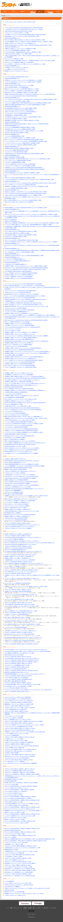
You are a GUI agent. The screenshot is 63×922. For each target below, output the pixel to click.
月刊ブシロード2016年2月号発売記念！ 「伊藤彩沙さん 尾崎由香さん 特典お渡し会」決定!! (22, 828)
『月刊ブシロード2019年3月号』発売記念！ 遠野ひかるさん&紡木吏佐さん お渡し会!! (21, 643)
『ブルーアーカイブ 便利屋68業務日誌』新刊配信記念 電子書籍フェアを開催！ (19, 127)
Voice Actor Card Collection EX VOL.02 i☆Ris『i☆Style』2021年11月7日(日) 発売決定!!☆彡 (22, 407)
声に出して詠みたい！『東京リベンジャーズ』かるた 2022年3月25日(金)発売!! (19, 365)
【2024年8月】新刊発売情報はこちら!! (11, 125)
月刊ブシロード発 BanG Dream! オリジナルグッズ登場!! (15, 507)
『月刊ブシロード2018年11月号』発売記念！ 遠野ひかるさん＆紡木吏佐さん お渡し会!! (21, 659)
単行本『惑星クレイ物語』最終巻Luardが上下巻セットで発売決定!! (17, 617)
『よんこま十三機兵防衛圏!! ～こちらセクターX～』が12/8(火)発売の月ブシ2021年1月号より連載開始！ (24, 465)
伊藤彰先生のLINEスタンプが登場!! (11, 849)
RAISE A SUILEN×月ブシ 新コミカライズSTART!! (14, 654)
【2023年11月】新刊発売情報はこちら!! (12, 229)
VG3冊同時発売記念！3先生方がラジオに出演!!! (13, 779)
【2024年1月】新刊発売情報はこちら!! (11, 209)
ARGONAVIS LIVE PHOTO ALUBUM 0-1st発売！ (13, 386)
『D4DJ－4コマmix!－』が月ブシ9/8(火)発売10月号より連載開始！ (17, 483)
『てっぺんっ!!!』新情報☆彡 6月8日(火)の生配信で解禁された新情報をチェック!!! (20, 421)
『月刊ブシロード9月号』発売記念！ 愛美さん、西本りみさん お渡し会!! (18, 723)
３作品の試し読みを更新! (9, 890)
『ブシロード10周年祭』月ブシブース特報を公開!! (14, 747)
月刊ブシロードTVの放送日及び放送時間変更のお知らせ (15, 549)
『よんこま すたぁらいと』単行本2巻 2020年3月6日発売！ (15, 519)
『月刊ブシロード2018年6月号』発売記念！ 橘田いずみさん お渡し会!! (18, 675)
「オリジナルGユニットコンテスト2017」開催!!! (13, 716)
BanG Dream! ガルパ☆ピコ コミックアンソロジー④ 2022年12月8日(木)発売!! (19, 297)
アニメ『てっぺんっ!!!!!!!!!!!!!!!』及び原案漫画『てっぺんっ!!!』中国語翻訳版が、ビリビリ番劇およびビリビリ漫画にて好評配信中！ (29, 315)
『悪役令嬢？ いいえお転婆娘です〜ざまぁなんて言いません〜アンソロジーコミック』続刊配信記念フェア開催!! (26, 186)
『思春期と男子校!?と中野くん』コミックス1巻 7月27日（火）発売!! (17, 406)
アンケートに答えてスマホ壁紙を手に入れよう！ (13, 793)
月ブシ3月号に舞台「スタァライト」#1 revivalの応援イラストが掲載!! (18, 686)
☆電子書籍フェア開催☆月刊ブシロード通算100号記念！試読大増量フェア (18, 381)
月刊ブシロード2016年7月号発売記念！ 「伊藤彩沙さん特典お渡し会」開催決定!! (20, 796)
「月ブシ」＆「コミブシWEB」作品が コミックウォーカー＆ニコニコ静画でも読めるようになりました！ (24, 383)
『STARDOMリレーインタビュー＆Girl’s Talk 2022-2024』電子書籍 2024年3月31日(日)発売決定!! (23, 167)
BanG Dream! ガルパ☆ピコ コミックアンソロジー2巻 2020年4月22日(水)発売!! (19, 514)
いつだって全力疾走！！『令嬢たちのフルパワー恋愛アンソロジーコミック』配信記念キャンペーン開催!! (24, 63)
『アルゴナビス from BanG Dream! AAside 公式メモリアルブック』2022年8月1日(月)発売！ (22, 327)
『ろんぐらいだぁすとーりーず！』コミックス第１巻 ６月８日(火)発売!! (18, 425)
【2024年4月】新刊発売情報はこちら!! (11, 170)
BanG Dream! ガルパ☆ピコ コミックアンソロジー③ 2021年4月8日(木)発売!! (19, 435)
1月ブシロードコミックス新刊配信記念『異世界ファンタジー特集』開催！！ (19, 62)
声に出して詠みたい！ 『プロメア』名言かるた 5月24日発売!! (16, 504)
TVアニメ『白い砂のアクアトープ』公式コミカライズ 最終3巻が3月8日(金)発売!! (20, 184)
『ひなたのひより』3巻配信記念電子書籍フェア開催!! (14, 162)
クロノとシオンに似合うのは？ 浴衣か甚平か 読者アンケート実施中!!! (18, 798)
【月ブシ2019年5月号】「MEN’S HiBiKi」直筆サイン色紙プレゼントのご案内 (19, 604)
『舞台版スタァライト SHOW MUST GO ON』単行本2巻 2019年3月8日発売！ (19, 640)
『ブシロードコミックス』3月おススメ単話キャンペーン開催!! (16, 32)
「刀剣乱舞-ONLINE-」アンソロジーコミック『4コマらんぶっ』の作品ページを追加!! (21, 851)
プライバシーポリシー (31, 914)
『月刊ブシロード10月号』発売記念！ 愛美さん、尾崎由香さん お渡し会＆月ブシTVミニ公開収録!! (23, 721)
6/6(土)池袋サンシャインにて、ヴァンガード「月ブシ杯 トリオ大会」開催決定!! (19, 863)
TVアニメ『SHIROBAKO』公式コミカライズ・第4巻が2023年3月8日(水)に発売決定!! (21, 272)
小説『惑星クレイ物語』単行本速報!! (11, 752)
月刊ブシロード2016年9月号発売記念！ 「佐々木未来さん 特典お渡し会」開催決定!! (20, 786)
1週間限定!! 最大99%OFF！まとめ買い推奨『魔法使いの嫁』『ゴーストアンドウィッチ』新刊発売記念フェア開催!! (27, 158)
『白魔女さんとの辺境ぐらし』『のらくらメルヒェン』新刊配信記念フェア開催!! (20, 48)
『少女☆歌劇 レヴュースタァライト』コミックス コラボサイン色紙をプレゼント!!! (20, 630)
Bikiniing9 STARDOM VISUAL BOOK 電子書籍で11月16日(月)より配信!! (18, 467)
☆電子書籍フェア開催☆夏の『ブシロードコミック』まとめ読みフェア (18, 400)
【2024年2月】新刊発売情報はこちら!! (11, 189)
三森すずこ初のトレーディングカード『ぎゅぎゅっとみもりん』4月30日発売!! (19, 756)
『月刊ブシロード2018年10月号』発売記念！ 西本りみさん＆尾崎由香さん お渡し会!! (21, 661)
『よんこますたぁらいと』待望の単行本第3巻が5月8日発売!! (16, 427)
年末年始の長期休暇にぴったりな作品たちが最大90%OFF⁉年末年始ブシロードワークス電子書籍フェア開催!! (25, 207)
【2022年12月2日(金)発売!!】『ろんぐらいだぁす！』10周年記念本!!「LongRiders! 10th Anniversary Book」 (25, 299)
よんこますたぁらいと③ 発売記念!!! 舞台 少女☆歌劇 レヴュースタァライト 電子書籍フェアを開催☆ (23, 423)
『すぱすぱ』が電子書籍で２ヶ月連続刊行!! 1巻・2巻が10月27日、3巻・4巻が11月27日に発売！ (23, 302)
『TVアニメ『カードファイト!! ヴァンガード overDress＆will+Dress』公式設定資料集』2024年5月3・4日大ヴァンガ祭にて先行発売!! (30, 182)
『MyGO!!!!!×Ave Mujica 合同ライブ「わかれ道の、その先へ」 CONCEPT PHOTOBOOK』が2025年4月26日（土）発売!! (27, 45)
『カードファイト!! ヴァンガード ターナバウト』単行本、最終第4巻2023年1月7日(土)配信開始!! (23, 283)
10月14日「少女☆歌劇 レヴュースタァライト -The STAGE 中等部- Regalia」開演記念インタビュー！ (24, 304)
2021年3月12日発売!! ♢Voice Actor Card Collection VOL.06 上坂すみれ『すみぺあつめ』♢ (22, 460)
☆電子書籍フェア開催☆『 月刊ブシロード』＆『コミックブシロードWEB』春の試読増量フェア (23, 348)
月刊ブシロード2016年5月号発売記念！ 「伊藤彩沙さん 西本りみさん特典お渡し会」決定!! (22, 807)
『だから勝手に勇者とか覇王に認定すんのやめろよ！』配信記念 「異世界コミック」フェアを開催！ (23, 130)
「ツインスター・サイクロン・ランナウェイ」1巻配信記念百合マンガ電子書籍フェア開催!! (22, 143)
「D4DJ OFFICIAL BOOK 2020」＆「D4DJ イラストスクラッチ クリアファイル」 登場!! (21, 511)
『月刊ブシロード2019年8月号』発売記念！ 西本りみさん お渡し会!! (17, 573)
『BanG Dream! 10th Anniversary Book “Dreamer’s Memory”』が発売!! (18, 31)
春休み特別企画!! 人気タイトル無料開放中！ (13, 512)
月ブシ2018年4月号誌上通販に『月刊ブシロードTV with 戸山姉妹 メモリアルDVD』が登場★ (22, 684)
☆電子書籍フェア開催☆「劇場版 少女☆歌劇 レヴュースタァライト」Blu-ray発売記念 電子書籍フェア (24, 376)
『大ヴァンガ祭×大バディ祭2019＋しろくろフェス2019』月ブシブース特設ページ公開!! (21, 606)
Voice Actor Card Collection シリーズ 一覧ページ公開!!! (15, 446)
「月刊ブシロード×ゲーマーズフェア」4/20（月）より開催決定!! (17, 505)
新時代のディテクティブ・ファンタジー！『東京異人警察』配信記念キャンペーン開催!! (21, 88)
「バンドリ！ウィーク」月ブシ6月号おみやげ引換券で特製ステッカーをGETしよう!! (20, 594)
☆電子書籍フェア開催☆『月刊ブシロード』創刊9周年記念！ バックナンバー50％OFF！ (21, 313)
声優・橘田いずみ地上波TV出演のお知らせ (12, 830)
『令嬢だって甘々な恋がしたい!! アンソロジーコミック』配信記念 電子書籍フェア (20, 111)
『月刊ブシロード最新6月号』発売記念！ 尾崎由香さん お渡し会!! (17, 743)
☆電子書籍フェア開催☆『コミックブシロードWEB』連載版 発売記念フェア (19, 339)
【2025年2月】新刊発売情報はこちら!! (11, 65)
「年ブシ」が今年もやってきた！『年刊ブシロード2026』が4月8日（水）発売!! (19, 21)
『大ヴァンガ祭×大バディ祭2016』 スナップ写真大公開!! (15, 791)
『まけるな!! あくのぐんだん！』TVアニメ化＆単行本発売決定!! (16, 757)
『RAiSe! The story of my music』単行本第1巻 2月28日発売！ (16, 518)
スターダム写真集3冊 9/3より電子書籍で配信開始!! (14, 397)
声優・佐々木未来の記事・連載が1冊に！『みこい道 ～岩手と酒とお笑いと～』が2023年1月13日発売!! (24, 285)
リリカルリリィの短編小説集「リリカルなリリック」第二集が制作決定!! (18, 276)
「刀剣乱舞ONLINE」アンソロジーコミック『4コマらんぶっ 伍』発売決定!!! (19, 301)
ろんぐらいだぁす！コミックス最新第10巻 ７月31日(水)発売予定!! (17, 583)
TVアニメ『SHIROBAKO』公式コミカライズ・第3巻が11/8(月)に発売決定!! (19, 388)
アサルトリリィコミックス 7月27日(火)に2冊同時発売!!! (15, 413)
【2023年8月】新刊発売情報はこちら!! (11, 248)
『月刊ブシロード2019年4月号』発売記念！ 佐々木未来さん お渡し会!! (18, 632)
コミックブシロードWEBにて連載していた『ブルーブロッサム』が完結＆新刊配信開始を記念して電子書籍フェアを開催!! (28, 224)
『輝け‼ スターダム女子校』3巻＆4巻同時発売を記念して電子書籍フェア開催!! (19, 177)
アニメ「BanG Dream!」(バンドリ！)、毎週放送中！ (14, 761)
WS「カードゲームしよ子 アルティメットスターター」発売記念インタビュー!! (19, 808)
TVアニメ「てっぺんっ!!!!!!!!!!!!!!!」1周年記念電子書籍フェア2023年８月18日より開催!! (21, 240)
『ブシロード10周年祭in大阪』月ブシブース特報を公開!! (15, 709)
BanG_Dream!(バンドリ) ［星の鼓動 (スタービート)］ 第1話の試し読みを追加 (19, 875)
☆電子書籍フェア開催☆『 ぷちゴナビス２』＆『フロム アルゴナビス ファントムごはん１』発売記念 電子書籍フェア (27, 351)
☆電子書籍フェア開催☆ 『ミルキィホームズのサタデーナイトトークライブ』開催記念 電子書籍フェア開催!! (25, 265)
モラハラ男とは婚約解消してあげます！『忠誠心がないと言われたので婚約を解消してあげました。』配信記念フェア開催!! (28, 41)
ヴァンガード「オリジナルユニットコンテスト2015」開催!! (16, 842)
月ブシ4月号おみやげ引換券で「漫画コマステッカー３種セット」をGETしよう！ (20, 620)
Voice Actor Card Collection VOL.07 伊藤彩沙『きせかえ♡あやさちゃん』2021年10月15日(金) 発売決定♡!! (25, 402)
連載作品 (22, 11)
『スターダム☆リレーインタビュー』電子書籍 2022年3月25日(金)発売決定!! (19, 349)
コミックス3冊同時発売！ (9, 881)
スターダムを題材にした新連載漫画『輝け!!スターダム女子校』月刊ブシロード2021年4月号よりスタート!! (25, 442)
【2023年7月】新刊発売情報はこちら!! (11, 253)
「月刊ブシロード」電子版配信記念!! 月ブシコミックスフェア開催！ (17, 486)
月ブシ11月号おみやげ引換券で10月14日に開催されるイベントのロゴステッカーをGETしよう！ (23, 551)
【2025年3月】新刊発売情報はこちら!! (11, 46)
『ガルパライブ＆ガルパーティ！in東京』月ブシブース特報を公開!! (17, 697)
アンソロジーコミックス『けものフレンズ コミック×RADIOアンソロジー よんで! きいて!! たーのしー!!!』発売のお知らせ (27, 689)
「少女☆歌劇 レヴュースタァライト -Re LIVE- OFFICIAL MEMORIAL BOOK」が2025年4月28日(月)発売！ (25, 34)
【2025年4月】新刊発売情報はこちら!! (11, 38)
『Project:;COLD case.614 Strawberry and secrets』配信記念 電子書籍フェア (19, 109)
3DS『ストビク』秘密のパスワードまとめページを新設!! (15, 817)
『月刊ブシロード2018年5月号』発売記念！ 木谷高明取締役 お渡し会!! (18, 679)
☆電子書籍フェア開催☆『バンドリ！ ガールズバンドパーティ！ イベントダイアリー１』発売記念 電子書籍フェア (26, 353)
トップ (8, 907)
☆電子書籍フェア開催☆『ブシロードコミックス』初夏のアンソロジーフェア (19, 334)
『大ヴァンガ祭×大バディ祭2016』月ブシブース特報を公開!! (16, 805)
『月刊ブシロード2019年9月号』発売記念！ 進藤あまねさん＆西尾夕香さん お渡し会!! (21, 569)
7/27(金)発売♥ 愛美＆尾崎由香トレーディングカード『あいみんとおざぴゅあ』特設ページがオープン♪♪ (24, 673)
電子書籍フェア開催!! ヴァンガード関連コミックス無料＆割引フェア (17, 509)
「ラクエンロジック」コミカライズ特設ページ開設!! (14, 833)
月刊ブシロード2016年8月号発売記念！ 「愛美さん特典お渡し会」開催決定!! (19, 789)
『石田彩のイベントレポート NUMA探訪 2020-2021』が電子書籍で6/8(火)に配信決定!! (21, 430)
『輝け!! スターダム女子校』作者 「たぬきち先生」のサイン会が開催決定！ (19, 201)
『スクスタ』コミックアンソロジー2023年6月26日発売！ (15, 308)
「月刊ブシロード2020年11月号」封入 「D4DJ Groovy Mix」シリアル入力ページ (20, 471)
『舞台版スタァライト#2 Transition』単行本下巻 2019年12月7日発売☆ (18, 547)
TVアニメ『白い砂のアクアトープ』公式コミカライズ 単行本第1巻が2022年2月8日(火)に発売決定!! (23, 360)
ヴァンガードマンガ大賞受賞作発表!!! (11, 735)
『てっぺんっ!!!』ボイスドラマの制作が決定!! (13, 393)
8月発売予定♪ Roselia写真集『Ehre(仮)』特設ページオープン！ (16, 672)
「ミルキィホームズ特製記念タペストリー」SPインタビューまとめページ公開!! (19, 815)
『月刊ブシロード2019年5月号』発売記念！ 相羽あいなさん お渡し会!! (18, 612)
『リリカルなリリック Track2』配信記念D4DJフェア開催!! (15, 151)
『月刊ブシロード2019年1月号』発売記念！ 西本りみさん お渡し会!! (17, 656)
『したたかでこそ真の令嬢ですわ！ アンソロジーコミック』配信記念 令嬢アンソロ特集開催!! (22, 81)
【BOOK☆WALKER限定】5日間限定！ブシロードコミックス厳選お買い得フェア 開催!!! (21, 464)
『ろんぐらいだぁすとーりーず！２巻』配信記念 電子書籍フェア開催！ (18, 113)
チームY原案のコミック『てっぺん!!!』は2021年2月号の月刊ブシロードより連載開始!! (21, 453)
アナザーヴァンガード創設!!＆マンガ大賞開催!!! (13, 717)
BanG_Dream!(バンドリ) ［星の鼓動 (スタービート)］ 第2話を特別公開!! (18, 872)
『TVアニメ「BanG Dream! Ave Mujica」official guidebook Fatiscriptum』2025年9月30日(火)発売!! (23, 27)
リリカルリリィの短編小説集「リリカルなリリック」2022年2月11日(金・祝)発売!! (20, 367)
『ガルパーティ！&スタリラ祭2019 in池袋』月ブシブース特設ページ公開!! (18, 599)
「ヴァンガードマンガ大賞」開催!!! (11, 784)
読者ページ (40, 907)
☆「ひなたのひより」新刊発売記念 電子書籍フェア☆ (14, 258)
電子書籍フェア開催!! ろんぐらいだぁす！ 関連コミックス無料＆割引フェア (19, 556)
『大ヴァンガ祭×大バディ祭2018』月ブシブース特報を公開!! (16, 677)
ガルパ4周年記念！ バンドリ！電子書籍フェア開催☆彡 (15, 437)
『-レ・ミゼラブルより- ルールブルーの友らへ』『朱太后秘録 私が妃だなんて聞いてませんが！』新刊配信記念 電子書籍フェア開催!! (30, 99)
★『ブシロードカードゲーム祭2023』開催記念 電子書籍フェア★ (17, 260)
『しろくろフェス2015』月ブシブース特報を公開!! (14, 852)
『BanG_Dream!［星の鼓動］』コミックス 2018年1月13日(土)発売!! (17, 698)
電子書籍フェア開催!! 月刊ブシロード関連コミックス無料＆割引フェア (18, 533)
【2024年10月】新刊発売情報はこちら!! (12, 106)
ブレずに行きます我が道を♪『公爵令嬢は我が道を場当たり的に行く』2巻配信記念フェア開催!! (22, 52)
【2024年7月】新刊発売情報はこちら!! (11, 134)
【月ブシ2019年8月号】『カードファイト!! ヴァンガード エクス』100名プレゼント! (20, 571)
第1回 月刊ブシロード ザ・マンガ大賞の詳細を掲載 (14, 891)
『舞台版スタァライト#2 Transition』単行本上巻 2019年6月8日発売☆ (18, 591)
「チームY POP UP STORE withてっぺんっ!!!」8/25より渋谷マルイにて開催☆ (19, 420)
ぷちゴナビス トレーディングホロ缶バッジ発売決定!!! (14, 472)
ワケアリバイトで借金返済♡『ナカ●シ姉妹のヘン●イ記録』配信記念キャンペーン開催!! (21, 90)
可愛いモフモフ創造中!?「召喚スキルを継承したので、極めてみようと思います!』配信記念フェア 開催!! (24, 39)
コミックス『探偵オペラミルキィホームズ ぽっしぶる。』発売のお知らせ (18, 700)
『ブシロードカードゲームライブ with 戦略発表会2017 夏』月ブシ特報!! (18, 726)
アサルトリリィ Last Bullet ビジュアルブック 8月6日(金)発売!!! (16, 414)
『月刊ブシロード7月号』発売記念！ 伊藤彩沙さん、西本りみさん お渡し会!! (19, 736)
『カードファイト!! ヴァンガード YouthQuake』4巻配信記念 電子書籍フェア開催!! (20, 144)
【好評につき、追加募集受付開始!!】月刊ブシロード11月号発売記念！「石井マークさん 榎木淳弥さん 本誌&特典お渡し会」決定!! (29, 838)
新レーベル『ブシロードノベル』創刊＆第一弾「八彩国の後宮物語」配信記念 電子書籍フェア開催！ (23, 139)
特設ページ (40, 11)
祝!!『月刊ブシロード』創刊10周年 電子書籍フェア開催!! (15, 236)
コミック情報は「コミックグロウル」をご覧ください (14, 69)
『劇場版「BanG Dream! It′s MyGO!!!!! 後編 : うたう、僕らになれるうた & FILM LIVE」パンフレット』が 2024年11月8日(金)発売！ (30, 94)
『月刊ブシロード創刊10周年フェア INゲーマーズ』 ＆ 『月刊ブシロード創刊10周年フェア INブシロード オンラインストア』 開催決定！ (31, 241)
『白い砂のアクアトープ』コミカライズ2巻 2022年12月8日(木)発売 (17, 292)
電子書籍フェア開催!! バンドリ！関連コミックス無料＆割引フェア (17, 516)
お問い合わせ (45, 907)
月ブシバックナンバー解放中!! (10, 837)
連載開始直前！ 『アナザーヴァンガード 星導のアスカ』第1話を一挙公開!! (18, 704)
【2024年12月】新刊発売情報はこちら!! (12, 83)
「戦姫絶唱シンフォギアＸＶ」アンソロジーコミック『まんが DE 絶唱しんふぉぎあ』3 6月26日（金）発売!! (26, 495)
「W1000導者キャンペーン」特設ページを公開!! (13, 844)
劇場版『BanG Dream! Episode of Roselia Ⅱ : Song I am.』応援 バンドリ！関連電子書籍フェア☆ (23, 416)
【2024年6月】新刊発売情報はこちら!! (11, 146)
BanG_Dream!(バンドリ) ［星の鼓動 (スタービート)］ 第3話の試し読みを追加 (19, 868)
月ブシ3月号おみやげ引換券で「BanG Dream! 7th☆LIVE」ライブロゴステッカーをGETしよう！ (23, 637)
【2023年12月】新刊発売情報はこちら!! (12, 221)
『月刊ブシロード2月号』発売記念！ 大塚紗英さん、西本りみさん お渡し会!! (19, 768)
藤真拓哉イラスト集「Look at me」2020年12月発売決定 (15, 469)
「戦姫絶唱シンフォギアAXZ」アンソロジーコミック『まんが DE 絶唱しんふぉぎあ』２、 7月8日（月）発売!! (25, 586)
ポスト (31, 910)
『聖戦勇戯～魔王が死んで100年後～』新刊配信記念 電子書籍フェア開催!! (18, 148)
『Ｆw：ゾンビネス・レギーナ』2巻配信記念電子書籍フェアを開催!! (17, 160)
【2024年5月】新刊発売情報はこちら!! (11, 155)
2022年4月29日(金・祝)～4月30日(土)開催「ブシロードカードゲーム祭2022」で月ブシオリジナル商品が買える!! (26, 341)
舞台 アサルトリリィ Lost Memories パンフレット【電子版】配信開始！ (18, 344)
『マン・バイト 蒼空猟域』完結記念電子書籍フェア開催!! (15, 188)
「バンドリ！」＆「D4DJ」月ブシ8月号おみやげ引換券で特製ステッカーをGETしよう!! (21, 578)
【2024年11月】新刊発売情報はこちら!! (12, 97)
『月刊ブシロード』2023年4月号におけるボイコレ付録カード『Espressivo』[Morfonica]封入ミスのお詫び (25, 269)
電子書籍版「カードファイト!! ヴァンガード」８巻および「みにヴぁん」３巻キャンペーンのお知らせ (24, 893)
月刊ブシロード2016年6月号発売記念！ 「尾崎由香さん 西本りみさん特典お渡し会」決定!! (22, 800)
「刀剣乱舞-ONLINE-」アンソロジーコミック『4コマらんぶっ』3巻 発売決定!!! (19, 474)
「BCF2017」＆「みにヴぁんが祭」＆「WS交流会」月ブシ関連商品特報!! (18, 742)
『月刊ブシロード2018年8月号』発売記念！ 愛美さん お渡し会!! (16, 666)
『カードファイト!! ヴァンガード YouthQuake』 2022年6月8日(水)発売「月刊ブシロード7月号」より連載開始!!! (26, 335)
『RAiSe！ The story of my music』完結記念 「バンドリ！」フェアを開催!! (19, 85)
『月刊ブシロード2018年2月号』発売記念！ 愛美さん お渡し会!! (16, 691)
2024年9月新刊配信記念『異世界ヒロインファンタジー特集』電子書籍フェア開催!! (20, 108)
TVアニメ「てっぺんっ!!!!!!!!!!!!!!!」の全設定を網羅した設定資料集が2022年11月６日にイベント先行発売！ (25, 295)
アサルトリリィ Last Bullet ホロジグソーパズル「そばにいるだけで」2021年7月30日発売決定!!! (23, 409)
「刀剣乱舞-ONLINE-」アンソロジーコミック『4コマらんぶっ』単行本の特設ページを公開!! (22, 847)
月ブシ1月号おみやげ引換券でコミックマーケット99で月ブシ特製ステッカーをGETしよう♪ (22, 379)
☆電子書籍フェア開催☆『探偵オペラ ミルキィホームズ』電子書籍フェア (18, 342)
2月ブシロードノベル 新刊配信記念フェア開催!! (14, 58)
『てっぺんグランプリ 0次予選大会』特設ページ (13, 411)
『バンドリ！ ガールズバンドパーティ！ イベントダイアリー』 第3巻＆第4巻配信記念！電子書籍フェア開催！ (25, 141)
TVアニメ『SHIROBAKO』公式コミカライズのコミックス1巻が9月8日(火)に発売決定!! (21, 481)
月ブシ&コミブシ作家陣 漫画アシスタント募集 (13, 404)
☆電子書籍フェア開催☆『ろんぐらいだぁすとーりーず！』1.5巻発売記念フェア (20, 358)
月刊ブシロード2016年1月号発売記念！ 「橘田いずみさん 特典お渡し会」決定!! (19, 831)
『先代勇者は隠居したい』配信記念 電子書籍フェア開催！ (15, 115)
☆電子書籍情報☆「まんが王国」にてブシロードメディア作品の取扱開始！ (19, 374)
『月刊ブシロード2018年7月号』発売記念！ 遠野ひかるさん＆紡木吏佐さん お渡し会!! (21, 670)
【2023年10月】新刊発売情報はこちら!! (12, 238)
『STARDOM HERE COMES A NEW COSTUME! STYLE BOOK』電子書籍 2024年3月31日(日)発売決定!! (24, 169)
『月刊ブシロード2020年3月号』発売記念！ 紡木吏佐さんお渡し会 (17, 523)
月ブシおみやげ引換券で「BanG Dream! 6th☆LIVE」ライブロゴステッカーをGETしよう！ (22, 658)
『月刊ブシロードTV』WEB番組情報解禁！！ (13, 490)
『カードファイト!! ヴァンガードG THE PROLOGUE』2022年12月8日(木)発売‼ (19, 290)
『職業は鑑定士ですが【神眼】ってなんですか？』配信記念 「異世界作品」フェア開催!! (21, 120)
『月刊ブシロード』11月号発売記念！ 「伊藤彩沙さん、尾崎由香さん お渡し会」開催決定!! (22, 774)
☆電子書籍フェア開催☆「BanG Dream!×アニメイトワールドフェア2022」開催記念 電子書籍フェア (23, 356)
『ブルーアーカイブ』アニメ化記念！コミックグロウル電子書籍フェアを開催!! (19, 165)
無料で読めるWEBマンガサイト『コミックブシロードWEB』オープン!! (18, 451)
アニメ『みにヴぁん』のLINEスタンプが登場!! (13, 794)
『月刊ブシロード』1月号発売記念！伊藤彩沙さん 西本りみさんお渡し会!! (18, 770)
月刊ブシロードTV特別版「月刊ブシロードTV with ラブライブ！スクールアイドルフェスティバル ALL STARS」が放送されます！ (29, 542)
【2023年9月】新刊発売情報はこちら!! (11, 243)
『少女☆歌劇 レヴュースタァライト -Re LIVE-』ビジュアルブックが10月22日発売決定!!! (21, 485)
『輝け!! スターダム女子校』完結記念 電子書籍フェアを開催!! (16, 132)
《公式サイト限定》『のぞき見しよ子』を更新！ (13, 801)
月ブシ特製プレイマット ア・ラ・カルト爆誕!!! (13, 738)
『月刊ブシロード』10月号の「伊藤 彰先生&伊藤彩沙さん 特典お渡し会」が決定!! (20, 845)
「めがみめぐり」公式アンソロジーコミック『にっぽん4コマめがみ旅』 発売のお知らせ (21, 745)
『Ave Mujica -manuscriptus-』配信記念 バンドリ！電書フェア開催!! (18, 53)
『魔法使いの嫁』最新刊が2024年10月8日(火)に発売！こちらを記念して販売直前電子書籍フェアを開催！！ (25, 104)
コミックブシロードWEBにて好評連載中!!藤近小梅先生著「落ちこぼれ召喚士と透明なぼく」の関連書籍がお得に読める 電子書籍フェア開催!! (31, 250)
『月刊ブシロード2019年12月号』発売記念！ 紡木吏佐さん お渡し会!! (18, 546)
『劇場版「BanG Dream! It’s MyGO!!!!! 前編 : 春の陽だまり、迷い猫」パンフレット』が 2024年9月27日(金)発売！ (26, 123)
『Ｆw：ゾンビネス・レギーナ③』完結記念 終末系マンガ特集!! (17, 101)
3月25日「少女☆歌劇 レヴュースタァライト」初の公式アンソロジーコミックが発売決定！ (22, 447)
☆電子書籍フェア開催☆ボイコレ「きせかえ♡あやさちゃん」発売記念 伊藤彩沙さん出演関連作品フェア (24, 390)
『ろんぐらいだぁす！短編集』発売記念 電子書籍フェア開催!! (16, 150)
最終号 (5, 11)
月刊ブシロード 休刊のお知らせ (10, 219)
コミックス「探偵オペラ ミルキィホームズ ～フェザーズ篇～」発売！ (18, 883)
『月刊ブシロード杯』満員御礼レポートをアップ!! (14, 859)
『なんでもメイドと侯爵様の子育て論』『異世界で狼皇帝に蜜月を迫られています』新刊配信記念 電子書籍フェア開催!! (27, 102)
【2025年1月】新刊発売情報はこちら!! (11, 78)
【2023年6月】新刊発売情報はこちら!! (11, 257)
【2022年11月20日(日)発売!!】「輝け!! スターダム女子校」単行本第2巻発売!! (19, 309)
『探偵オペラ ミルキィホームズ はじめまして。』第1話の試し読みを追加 (18, 884)
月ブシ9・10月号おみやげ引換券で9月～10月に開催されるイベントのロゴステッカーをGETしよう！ (24, 563)
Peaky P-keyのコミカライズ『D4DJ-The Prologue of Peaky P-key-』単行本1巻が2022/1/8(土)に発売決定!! (25, 378)
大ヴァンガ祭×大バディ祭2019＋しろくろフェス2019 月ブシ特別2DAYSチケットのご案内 (22, 624)
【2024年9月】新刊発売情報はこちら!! (11, 122)
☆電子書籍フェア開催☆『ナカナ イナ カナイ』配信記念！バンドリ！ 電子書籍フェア (21, 332)
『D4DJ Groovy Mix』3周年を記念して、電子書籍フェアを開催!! (16, 233)
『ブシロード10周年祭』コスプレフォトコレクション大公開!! (16, 733)
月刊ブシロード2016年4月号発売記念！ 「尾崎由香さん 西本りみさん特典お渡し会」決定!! (22, 814)
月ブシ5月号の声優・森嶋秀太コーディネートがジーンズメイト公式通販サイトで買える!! (21, 803)
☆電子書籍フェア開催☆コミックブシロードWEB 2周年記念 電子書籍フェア (19, 278)
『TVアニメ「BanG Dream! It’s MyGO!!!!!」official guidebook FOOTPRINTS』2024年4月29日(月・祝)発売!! (25, 193)
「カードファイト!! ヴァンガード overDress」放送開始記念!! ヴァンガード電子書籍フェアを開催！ (23, 432)
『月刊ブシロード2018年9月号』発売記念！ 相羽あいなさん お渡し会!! (18, 663)
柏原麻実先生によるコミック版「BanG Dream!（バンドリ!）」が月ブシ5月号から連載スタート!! (23, 810)
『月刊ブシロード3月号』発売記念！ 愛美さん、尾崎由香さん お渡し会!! (18, 759)
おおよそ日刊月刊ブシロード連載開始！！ (12, 886)
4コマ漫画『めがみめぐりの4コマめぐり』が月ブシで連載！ (16, 740)
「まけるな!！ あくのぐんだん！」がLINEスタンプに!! (14, 895)
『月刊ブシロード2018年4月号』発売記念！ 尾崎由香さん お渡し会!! (17, 682)
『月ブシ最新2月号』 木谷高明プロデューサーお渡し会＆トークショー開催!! (19, 652)
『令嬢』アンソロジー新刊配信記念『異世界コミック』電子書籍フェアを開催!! (19, 137)
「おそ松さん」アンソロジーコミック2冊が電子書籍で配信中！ (16, 614)
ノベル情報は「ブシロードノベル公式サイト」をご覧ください (16, 67)
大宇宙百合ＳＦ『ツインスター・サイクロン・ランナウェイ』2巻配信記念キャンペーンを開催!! (23, 80)
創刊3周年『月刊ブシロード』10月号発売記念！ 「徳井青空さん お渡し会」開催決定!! (21, 782)
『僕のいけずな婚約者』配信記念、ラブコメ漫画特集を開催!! (16, 87)
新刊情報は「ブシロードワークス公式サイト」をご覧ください (16, 70)
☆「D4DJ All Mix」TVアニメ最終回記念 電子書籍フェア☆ (15, 264)
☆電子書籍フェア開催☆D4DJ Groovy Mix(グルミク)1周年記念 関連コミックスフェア (21, 385)
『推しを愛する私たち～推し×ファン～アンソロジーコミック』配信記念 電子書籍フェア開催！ (22, 116)
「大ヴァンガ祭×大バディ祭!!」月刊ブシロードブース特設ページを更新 (18, 866)
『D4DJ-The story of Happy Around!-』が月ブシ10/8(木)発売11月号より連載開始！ (20, 478)
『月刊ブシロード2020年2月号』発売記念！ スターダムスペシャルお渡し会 (19, 526)
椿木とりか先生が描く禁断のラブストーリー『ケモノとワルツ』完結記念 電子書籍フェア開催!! (22, 200)
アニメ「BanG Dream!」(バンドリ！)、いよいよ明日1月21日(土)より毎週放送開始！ (20, 763)
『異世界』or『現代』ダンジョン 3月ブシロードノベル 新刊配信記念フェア (19, 43)
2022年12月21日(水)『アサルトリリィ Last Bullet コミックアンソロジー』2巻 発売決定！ (21, 294)
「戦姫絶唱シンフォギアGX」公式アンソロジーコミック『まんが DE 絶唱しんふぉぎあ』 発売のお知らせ (24, 731)
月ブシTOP (3, 15)
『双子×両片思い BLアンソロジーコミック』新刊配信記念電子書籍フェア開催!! (19, 129)
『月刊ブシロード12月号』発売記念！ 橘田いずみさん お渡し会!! (17, 705)
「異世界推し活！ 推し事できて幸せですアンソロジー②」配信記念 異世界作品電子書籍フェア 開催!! (24, 255)
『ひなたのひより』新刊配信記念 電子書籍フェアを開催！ (15, 118)
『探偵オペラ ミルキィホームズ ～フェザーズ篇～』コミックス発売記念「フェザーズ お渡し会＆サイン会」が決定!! (27, 888)
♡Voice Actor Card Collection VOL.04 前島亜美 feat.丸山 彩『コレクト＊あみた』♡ (20, 544)
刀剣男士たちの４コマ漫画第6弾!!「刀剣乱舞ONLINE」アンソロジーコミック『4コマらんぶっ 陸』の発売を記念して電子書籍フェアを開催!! (31, 222)
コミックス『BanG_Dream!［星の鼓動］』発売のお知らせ (15, 687)
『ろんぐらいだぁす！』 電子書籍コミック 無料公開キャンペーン (17, 502)
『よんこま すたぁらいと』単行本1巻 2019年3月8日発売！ (15, 627)
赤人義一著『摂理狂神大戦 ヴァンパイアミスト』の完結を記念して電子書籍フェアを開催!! (22, 172)
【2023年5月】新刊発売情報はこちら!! (11, 262)
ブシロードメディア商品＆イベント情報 (12, 330)
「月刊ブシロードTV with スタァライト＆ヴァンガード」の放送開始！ (18, 528)
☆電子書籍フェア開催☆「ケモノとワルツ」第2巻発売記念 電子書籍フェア (19, 274)
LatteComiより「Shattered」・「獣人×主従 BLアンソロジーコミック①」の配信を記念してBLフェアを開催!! (25, 191)
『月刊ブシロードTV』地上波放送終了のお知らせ (14, 492)
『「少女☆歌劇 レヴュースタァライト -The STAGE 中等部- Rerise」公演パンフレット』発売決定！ (23, 29)
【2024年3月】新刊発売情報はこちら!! (11, 181)
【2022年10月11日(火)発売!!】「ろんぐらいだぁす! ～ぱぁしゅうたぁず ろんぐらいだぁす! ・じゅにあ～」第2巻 (26, 306)
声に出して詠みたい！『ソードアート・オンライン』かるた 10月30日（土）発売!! (20, 399)
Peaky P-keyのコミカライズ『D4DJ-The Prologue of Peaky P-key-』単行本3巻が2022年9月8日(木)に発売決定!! (26, 320)
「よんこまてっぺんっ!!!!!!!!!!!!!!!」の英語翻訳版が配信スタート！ (17, 311)
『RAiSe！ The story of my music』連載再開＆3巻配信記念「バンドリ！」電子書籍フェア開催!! (23, 195)
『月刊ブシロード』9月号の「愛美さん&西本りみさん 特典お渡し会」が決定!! (19, 854)
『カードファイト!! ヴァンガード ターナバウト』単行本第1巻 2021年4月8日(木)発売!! (21, 428)
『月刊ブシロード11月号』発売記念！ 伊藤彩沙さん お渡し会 (16, 711)
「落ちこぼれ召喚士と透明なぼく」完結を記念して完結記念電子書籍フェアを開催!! (20, 234)
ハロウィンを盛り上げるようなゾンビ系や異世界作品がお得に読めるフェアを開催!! (20, 231)
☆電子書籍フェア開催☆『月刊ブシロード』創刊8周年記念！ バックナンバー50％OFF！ (21, 395)
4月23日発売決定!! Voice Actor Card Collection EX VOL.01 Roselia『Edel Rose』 (20, 444)
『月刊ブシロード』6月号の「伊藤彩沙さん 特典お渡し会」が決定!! (17, 865)
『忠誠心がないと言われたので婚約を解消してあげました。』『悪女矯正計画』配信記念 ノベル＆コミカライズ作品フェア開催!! (29, 60)
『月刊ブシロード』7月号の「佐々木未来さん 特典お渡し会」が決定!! (18, 861)
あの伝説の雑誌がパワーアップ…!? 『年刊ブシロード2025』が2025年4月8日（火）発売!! (21, 36)
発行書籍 (31, 11)
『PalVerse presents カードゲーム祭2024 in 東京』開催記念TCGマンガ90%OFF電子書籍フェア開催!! (24, 153)
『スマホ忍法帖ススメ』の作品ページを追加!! (13, 856)
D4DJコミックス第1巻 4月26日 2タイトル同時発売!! (14, 439)
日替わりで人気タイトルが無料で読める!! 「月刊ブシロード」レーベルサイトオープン (21, 498)
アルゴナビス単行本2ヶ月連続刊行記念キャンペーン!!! (14, 462)
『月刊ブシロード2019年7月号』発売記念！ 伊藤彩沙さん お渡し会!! (17, 589)
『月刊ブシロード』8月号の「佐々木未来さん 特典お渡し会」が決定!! (18, 858)
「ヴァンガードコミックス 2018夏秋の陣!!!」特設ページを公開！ (17, 665)
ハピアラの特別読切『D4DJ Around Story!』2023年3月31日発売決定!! (18, 271)
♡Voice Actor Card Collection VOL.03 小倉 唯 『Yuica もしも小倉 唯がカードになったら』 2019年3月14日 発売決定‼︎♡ (27, 651)
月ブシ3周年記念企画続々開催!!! (10, 780)
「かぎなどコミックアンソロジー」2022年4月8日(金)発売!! (15, 346)
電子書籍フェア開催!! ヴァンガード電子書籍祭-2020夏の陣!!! (16, 479)
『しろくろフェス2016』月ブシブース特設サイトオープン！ (16, 787)
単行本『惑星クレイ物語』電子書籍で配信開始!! (13, 493)
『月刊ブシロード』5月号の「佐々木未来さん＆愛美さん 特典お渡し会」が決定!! (20, 870)
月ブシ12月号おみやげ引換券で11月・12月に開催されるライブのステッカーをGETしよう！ (22, 540)
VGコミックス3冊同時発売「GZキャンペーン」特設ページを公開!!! (17, 719)
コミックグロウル (58, 12)
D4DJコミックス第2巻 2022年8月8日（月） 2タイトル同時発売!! (17, 321)
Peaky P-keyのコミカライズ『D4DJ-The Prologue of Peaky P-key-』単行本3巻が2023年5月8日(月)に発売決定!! (26, 267)
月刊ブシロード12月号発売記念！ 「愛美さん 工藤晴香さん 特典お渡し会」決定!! (20, 835)
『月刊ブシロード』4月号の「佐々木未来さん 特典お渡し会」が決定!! (18, 873)
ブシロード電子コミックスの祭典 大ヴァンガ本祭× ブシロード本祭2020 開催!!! (19, 500)
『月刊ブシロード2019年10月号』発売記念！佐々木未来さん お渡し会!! (18, 561)
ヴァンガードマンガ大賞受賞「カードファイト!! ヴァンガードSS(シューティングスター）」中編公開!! (24, 724)
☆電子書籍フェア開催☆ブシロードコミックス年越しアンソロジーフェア (18, 372)
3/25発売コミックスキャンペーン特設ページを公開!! (14, 812)
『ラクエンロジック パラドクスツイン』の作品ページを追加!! (16, 822)
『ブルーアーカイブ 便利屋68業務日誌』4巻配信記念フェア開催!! (17, 50)
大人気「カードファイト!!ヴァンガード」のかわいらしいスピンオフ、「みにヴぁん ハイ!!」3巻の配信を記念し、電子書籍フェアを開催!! (30, 214)
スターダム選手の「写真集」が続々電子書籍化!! (13, 355)
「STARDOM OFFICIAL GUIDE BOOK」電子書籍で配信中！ (16, 392)
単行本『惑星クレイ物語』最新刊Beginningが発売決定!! (15, 680)
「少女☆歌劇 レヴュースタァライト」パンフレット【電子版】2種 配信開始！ (19, 325)
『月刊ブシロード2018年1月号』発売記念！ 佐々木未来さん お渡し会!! (18, 702)
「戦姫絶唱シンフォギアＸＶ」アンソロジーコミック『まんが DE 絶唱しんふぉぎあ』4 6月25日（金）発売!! (25, 418)
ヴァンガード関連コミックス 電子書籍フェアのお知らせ (15, 566)
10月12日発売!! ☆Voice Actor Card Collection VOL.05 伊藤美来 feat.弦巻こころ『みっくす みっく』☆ (24, 488)
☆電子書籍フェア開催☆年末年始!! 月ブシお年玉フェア (15, 458)
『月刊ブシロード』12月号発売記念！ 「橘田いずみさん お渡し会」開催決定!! (19, 772)
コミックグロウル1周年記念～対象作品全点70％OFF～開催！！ (16, 76)
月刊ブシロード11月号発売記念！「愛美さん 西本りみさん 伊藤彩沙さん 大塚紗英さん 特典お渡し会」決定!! (25, 840)
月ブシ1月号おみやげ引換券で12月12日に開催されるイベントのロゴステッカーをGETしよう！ (22, 537)
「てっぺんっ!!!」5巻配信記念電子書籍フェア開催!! (14, 136)
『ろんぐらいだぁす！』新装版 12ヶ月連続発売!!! (14, 539)
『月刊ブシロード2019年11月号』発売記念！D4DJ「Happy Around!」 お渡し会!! (20, 554)
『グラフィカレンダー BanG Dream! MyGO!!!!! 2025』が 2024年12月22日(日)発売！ (20, 95)
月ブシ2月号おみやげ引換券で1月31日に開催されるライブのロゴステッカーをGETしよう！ (22, 524)
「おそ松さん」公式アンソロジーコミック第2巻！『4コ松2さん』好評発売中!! (19, 707)
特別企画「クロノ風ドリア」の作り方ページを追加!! (14, 819)
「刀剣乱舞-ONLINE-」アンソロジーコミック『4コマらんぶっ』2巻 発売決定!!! (19, 559)
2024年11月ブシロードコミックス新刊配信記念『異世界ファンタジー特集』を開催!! (20, 92)
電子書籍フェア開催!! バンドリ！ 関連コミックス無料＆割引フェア (17, 558)
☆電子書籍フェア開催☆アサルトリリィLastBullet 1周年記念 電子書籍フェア (19, 363)
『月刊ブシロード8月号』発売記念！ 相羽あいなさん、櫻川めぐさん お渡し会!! (19, 728)
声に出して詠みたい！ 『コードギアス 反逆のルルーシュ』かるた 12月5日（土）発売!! (21, 476)
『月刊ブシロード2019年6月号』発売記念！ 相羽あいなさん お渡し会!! (18, 602)
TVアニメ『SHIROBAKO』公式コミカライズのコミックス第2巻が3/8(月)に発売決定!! (21, 449)
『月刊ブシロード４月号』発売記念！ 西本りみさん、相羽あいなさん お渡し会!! (20, 754)
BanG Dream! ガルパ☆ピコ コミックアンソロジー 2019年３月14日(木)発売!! (19, 634)
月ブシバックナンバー (14, 12)
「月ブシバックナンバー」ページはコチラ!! (12, 328)
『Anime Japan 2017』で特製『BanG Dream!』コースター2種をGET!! (18, 750)
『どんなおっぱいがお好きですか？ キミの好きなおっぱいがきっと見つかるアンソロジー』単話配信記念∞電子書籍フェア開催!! (29, 179)
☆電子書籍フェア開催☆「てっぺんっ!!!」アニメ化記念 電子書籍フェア (18, 323)
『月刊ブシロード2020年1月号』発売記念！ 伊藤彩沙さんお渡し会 (17, 535)
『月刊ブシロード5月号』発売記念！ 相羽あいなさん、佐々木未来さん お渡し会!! (20, 749)
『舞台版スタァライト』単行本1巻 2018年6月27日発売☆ (15, 668)
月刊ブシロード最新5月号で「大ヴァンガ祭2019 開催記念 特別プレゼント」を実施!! (20, 610)
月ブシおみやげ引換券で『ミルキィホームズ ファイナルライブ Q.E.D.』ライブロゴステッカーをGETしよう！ (25, 649)
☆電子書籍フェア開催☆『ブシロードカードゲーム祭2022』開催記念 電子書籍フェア (21, 337)
